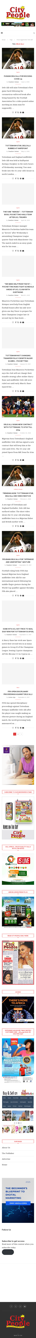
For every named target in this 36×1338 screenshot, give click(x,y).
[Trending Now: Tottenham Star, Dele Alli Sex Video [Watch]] (18, 475)
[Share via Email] (23, 112)
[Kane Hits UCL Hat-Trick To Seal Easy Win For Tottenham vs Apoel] (18, 611)
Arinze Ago (11, 697)
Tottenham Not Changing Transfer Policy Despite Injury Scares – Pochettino (18, 358)
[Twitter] (15, 1306)
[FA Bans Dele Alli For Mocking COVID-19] (18, 58)
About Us (6, 1148)
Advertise (6, 1159)
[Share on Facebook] (15, 112)
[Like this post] (13, 112)
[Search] (34, 33)
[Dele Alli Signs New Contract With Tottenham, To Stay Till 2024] (18, 406)
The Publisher (8, 1153)
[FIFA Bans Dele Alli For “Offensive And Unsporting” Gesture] (18, 541)
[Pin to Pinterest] (20, 112)
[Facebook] (11, 1306)
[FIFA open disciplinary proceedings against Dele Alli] (18, 673)
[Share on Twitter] (18, 112)
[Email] (24, 1306)
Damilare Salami (14, 82)
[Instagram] (20, 1306)
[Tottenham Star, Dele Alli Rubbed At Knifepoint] (18, 127)
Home (3, 39)
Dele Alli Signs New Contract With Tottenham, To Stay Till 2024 (18, 427)
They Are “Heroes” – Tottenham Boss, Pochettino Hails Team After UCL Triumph (18, 214)
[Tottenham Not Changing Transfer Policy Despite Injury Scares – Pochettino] (18, 337)
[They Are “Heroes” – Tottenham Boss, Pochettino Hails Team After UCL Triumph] (18, 194)
